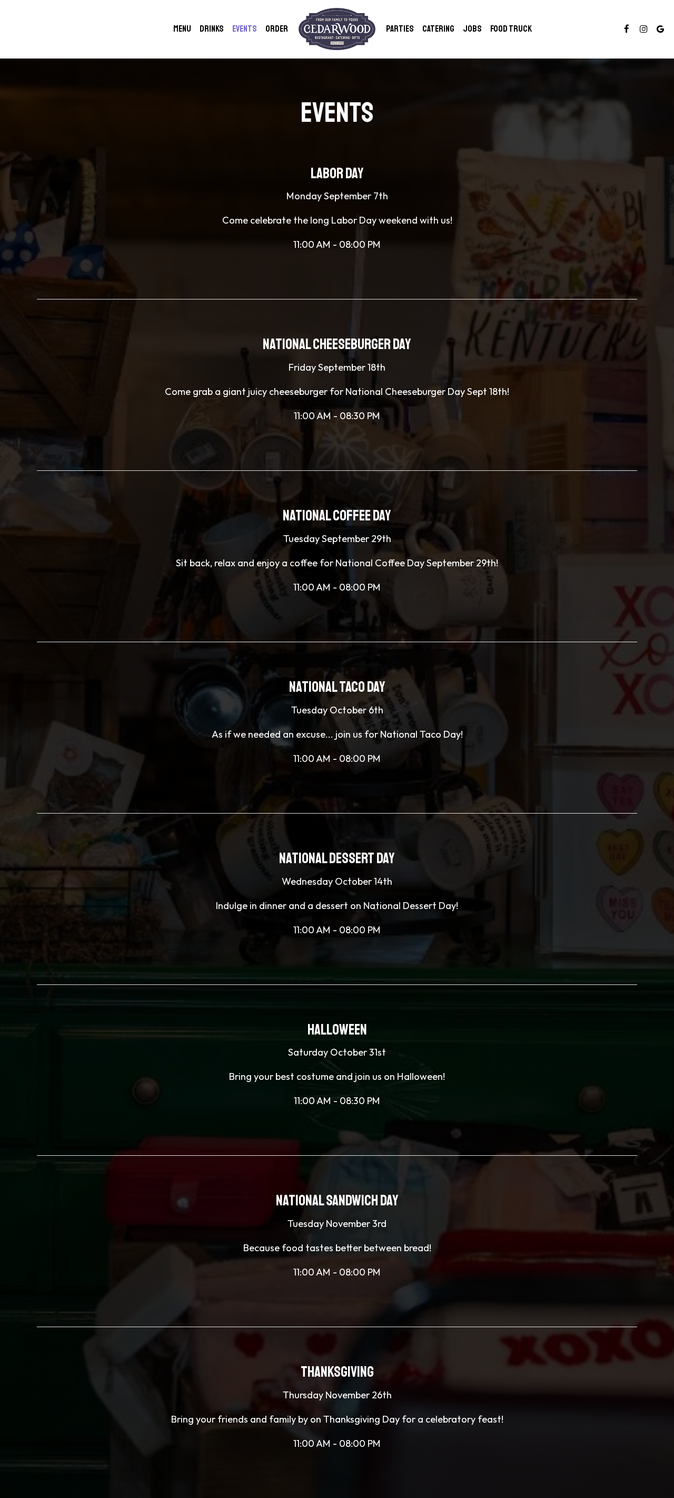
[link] (337, 29)
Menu (182, 29)
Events (244, 29)
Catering (438, 29)
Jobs (472, 29)
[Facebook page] (626, 29)
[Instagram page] (643, 29)
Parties (400, 29)
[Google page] (660, 29)
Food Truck (511, 29)
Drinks (212, 29)
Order (276, 29)
